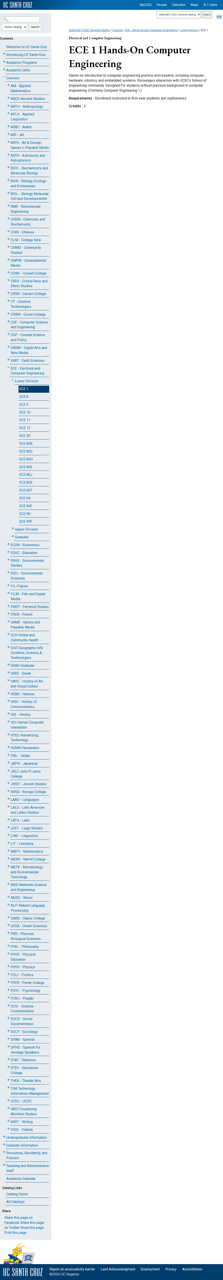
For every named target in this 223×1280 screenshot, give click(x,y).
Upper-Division (26, 529)
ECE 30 (24, 436)
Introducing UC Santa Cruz (26, 55)
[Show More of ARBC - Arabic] (8, 126)
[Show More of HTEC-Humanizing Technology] (8, 734)
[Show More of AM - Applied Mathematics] (8, 85)
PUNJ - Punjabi (22, 998)
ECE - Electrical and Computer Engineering (27, 371)
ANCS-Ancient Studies (28, 99)
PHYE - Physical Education (23, 957)
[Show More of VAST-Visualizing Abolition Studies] (8, 1108)
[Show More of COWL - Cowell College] (8, 272)
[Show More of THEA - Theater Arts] (8, 1080)
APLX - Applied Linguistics (22, 116)
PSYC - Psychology (26, 991)
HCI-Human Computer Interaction (27, 724)
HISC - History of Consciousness (24, 704)
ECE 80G (25, 451)
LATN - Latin (20, 820)
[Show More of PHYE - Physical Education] (8, 953)
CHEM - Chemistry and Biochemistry (28, 221)
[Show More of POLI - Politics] (8, 974)
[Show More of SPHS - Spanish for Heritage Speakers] (8, 1046)
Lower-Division (26, 381)
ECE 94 (24, 498)
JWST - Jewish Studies (29, 784)
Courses (12, 78)
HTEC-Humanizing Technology (24, 737)
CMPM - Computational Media (28, 263)
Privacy (171, 1269)
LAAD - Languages (25, 800)
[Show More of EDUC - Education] (8, 552)
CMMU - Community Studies (26, 250)
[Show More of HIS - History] (8, 713)
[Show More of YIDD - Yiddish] (8, 1129)
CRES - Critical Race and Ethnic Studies (29, 283)
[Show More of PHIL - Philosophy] (8, 945)
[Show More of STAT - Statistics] (8, 1059)
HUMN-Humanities (25, 748)
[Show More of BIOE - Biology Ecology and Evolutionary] (8, 180)
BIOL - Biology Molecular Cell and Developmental (30, 196)
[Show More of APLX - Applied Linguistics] (8, 113)
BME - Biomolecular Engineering (26, 209)
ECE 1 (23, 389)
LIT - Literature (22, 844)
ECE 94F (25, 506)
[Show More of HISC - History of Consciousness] (8, 701)
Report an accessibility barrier (72, 1269)
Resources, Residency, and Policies (26, 1155)
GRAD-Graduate (22, 666)
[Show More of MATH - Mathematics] (8, 850)
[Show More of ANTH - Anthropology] (8, 105)
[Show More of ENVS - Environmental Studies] (8, 559)
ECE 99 (24, 514)
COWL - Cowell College (28, 273)
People (162, 5)
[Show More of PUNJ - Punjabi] (8, 997)
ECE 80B (25, 443)
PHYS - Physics (23, 967)
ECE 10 (24, 412)
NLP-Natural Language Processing (28, 908)
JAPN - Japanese (24, 763)
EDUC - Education (24, 553)
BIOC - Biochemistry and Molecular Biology (29, 170)
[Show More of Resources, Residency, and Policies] (4, 1152)
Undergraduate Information (26, 1137)
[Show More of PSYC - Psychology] (8, 989)
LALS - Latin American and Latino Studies (27, 810)
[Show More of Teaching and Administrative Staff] (4, 1165)
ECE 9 (23, 405)
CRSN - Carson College (28, 294)
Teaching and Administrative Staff (27, 1168)
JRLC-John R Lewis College (26, 773)
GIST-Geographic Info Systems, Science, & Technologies (27, 653)
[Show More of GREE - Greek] (8, 672)
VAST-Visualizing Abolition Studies (24, 1111)
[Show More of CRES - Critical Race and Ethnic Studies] (8, 280)
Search (35, 27)
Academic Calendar (20, 1179)
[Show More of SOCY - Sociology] (8, 1031)
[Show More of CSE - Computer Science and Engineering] (8, 321)
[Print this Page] (219, 17)
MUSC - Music (22, 898)
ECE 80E (25, 467)
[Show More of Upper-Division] (13, 528)
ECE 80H (26, 459)
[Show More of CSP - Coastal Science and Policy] (8, 334)
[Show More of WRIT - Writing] (8, 1121)
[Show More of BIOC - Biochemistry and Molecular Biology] (8, 167)
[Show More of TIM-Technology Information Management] (8, 1087)
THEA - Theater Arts (26, 1081)
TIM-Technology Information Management (30, 1091)
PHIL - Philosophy (25, 947)
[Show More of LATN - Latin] (8, 819)
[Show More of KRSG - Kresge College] (8, 791)
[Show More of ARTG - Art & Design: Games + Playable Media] (8, 142)
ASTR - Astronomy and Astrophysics (28, 158)
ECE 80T (25, 490)
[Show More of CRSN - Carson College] (8, 293)
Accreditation (192, 1269)
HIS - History (20, 714)
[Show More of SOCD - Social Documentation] (8, 1018)
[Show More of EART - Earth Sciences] (8, 359)
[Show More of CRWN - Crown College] (8, 313)
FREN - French (21, 614)
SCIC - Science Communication (22, 1008)
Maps (194, 5)
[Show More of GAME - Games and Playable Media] (8, 621)
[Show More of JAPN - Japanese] (8, 762)
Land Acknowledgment (118, 1269)
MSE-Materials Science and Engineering (29, 887)
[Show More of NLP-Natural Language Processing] (8, 904)
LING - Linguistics (24, 836)
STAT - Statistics (23, 1060)
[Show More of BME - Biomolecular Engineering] (8, 205)
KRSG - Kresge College (28, 792)
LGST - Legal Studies (27, 828)
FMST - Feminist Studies (30, 607)
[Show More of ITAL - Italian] (8, 755)
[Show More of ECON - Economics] (8, 544)
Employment (150, 1269)
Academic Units (18, 70)
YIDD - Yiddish (22, 1130)
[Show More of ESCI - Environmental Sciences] (8, 572)
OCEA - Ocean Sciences (29, 926)
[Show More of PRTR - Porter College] (8, 982)
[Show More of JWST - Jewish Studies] (8, 783)
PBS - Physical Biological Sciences (26, 936)
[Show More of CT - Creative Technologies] (8, 300)
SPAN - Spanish (23, 1039)
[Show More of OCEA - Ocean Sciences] (8, 925)
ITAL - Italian (20, 756)
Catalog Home (17, 1194)
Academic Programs (21, 63)
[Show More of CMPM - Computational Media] (8, 259)
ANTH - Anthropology (27, 106)
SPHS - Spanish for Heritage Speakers (25, 1049)
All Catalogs (15, 1202)
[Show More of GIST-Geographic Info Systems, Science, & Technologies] (8, 647)
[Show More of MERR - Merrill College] (8, 858)
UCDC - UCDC (21, 1101)
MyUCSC (146, 5)
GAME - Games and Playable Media (25, 624)
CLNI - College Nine (26, 240)
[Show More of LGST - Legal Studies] (8, 827)
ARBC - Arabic (21, 127)
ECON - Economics (25, 545)
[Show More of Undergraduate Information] (4, 1136)
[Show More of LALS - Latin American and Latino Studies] (8, 806)
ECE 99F (25, 521)
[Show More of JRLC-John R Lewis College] (8, 770)
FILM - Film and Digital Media (28, 596)
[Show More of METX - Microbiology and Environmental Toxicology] (8, 866)
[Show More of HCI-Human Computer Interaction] (8, 721)
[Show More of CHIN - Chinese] (8, 231)
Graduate (22, 537)
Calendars (179, 5)
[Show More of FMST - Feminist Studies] (8, 606)
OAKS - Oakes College (28, 918)
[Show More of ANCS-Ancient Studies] (8, 98)
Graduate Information (22, 1145)
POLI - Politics (22, 975)
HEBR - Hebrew (22, 694)
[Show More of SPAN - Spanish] (8, 1038)
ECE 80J (25, 475)
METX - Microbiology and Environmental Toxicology (27, 872)
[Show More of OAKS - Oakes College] (8, 917)
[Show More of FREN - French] (8, 613)
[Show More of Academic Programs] (4, 61)
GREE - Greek (21, 673)
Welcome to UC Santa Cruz (26, 47)
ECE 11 (24, 420)
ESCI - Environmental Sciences (26, 575)
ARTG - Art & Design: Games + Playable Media (30, 145)
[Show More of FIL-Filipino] (8, 585)
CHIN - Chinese (22, 232)
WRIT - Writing (22, 1122)
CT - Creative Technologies (21, 304)
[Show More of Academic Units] (4, 69)
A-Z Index (210, 5)
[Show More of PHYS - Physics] (8, 966)
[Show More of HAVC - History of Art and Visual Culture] (8, 680)
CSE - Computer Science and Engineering (29, 324)
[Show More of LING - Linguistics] (8, 835)
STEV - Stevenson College (24, 1070)
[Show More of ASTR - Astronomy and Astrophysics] (8, 154)
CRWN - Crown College (28, 314)
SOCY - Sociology (24, 1032)
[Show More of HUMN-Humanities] (8, 747)
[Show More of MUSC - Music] (8, 896)
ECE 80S (25, 482)
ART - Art (17, 135)
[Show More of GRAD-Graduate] (8, 664)
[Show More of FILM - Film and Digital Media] (8, 593)
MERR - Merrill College (28, 859)
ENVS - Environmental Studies (27, 563)
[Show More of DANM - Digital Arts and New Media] (8, 347)
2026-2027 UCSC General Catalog (89, 30)
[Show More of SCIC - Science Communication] (8, 1005)
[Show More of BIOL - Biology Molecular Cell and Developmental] (8, 193)
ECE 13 (24, 428)
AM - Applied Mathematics (21, 88)
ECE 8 (23, 397)
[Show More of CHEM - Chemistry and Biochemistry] (8, 218)
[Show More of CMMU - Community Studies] (8, 246)
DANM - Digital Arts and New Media (29, 350)
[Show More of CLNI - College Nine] (8, 239)
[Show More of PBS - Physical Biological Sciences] (8, 933)
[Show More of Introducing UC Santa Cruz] (4, 54)
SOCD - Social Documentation (22, 1021)
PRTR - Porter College (27, 983)
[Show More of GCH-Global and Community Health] (8, 634)
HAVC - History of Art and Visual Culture (27, 683)
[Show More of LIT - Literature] (8, 842)
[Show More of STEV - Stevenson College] (8, 1067)
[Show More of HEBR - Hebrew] (8, 693)
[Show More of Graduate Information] (4, 1144)
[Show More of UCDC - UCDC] (8, 1100)
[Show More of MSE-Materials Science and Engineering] (8, 884)
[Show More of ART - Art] (8, 134)
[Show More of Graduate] (13, 536)
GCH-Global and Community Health (24, 637)
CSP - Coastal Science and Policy (28, 337)
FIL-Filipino (19, 586)
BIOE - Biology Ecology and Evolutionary (28, 183)
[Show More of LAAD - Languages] (8, 799)
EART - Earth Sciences (27, 361)
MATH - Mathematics (27, 851)
